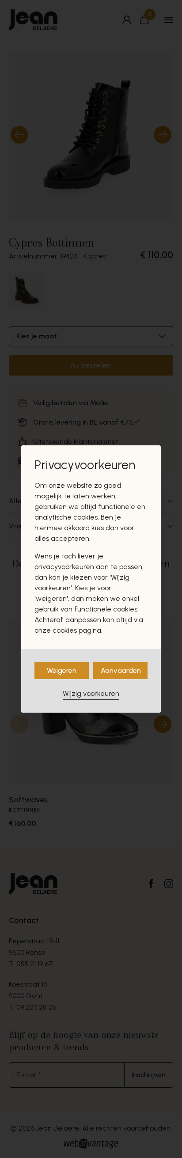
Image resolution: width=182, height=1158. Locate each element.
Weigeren (61, 670)
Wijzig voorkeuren (91, 693)
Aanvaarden (121, 670)
